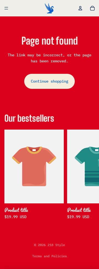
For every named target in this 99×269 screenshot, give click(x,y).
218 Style (56, 245)
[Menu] (6, 8)
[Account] (80, 8)
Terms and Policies (49, 256)
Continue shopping (49, 81)
